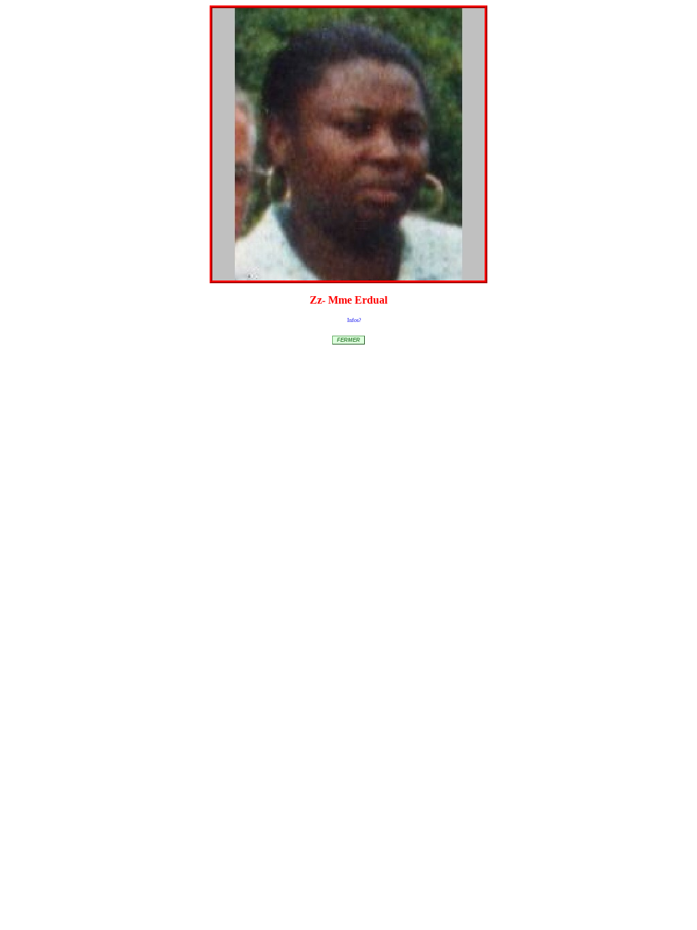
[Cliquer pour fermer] (348, 144)
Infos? (354, 320)
